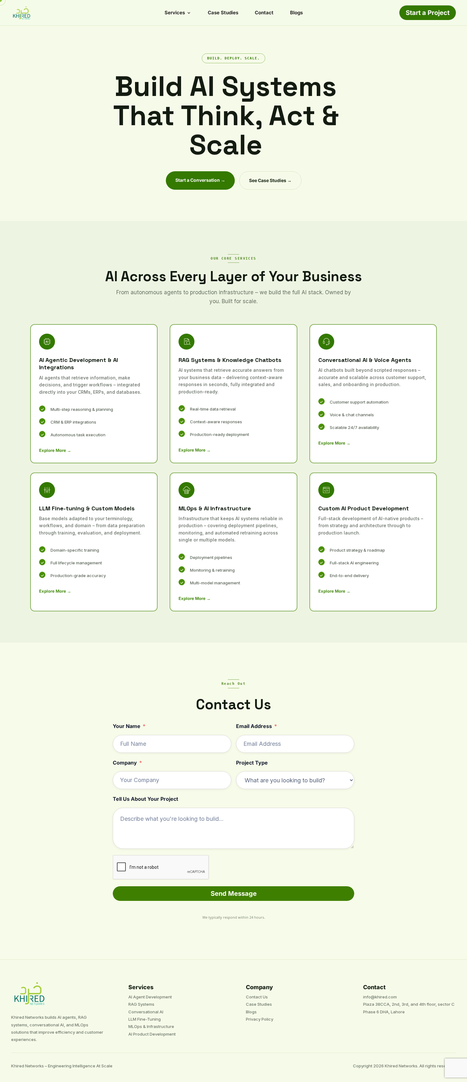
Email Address (254, 726)
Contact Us (257, 996)
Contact (264, 13)
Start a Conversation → (200, 180)
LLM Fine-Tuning (144, 1019)
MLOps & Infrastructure (151, 1026)
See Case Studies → (270, 180)
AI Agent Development (150, 996)
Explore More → (55, 450)
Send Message (234, 893)
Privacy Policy (259, 1019)
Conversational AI (145, 1011)
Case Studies (223, 13)
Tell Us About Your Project (145, 799)
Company (125, 762)
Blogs (296, 13)
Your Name (126, 726)
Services (175, 13)
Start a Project (428, 13)
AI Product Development (152, 1034)
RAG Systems (141, 1004)
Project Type (252, 762)
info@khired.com (380, 996)
